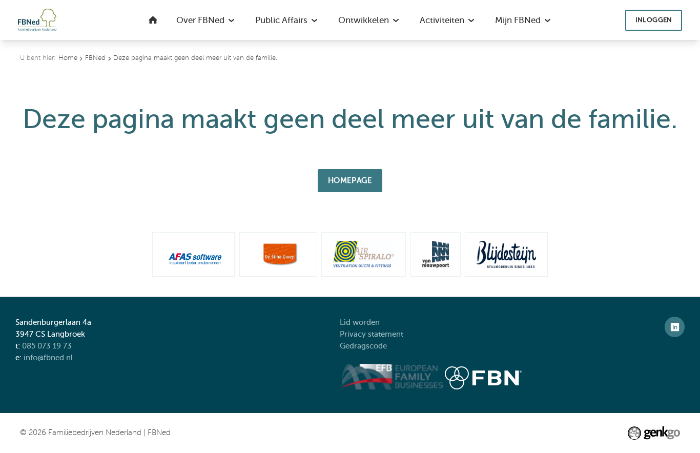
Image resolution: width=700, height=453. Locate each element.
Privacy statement (372, 334)
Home (67, 57)
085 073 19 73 (47, 345)
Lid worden (360, 322)
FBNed (95, 57)
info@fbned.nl (48, 357)
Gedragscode (364, 345)
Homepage (350, 180)
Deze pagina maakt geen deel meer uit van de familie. (195, 57)
